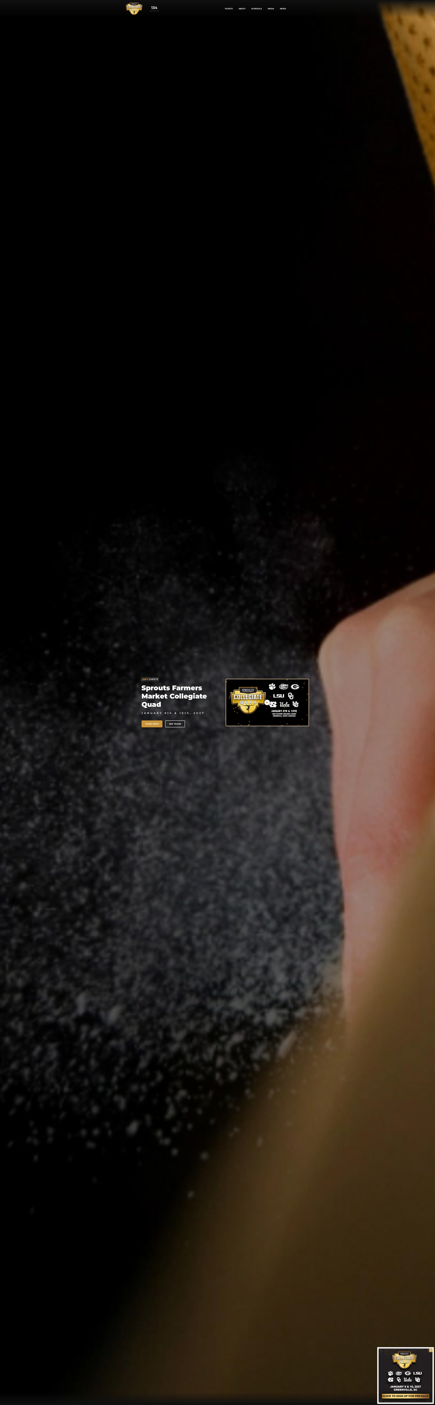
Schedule (256, 9)
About (242, 9)
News (283, 9)
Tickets (229, 9)
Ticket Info (152, 724)
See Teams (175, 724)
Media (271, 9)
